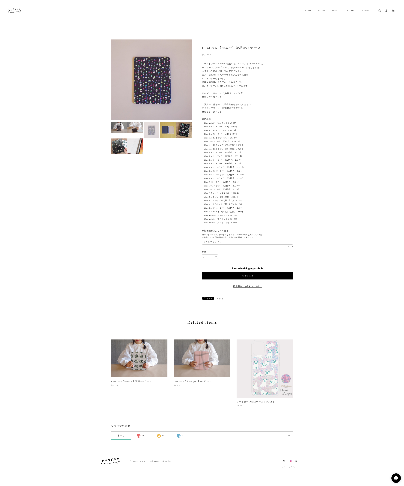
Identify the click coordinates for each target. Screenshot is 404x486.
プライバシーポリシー (138, 461)
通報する (220, 299)
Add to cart (247, 276)
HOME (308, 10)
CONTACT (367, 10)
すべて (121, 435)
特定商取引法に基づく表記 (160, 461)
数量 (204, 251)
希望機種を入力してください (217, 230)
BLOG (335, 10)
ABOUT (321, 10)
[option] (151, 79)
